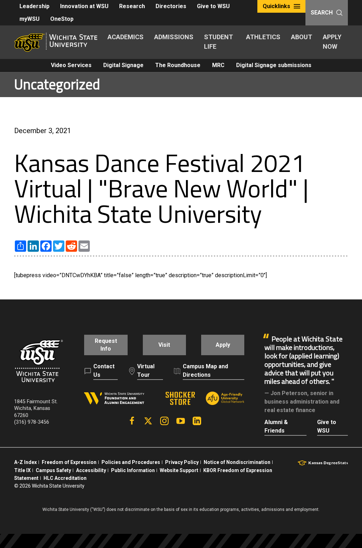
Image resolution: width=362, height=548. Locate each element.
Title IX (22, 470)
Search (322, 12)
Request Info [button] (106, 345)
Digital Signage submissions (273, 65)
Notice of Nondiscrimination (237, 462)
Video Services (71, 65)
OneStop (62, 19)
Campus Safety (53, 470)
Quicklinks (276, 6)
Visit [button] (164, 344)
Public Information (133, 470)
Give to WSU (213, 6)
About (301, 37)
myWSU (29, 19)
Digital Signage (123, 65)
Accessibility (91, 470)
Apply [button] (223, 344)
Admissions (173, 37)
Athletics (263, 37)
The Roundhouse (177, 65)
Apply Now (332, 41)
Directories (171, 6)
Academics (125, 37)
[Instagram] (164, 421)
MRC (218, 65)
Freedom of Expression (69, 462)
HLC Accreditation (65, 478)
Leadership (34, 6)
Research (132, 6)
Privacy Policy (182, 462)
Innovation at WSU (84, 6)
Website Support (179, 470)
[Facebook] (132, 421)
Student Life (218, 41)
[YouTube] (180, 421)
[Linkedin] (197, 421)
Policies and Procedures (130, 462)
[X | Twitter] (148, 421)
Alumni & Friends (276, 426)
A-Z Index (25, 462)
